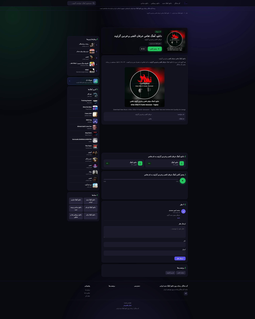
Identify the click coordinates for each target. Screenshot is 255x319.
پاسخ (178, 218)
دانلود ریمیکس (155, 3)
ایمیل (184, 249)
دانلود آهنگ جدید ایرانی (177, 13)
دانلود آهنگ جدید (167, 3)
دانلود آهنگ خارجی (76, 200)
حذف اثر (87, 296)
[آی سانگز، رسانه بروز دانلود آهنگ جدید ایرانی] (186, 3)
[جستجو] (94, 3)
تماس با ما (87, 293)
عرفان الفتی (180, 273)
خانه (187, 13)
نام (185, 241)
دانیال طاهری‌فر (127, 305)
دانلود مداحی (144, 3)
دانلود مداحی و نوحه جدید (76, 208)
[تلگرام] (186, 293)
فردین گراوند (170, 273)
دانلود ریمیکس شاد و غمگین (76, 216)
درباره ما (87, 290)
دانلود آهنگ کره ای (91, 207)
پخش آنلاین (153, 49)
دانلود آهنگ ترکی (90, 215)
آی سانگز (177, 3)
